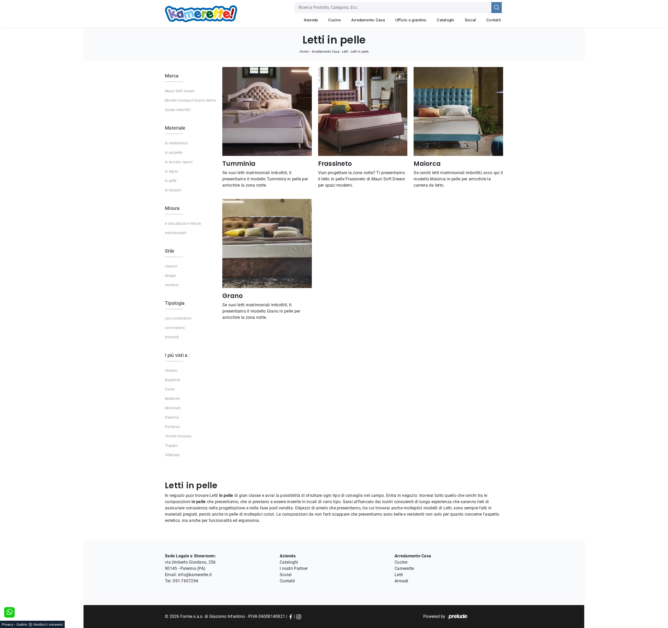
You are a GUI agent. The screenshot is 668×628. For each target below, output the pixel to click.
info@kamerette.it (195, 574)
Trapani (171, 445)
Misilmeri (172, 399)
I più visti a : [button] (177, 355)
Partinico (172, 427)
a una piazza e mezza (183, 223)
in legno (171, 171)
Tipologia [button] (174, 303)
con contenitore (178, 318)
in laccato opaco (179, 162)
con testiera (175, 328)
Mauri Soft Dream (179, 91)
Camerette (404, 568)
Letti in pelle (360, 51)
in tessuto (173, 190)
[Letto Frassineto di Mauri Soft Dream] (363, 111)
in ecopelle (173, 152)
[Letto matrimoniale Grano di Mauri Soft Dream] (267, 243)
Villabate (172, 455)
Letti (345, 51)
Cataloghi (445, 20)
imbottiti (172, 337)
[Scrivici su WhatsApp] (9, 612)
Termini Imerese (178, 436)
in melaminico (176, 143)
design (170, 275)
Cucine (334, 20)
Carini (170, 389)
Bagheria (172, 380)
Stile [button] (169, 251)
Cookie (21, 624)
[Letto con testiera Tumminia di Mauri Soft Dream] (267, 111)
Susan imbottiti (177, 110)
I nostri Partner (294, 568)
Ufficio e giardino (411, 20)
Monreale (173, 408)
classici (171, 266)
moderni (172, 285)
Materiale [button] (175, 128)
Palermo (172, 417)
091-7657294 (185, 580)
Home (304, 51)
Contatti (493, 20)
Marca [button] (171, 75)
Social (470, 20)
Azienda (311, 20)
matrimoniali (175, 233)
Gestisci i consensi (48, 624)
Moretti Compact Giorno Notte (190, 100)
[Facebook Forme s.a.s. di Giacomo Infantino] (290, 616)
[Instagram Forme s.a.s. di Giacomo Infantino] (298, 616)
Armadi (401, 580)
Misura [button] (172, 208)
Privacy (7, 624)
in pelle (170, 181)
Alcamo (171, 370)
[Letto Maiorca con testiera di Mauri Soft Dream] (458, 111)
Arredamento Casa (368, 20)
